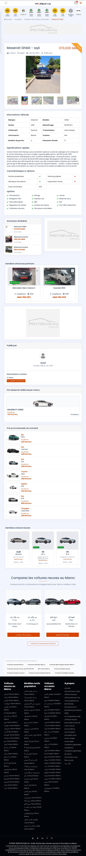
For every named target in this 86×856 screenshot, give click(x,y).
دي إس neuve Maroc (11, 775)
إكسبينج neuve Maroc (12, 779)
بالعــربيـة (67, 763)
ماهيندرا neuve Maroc (12, 725)
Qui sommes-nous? (72, 691)
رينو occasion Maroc (52, 700)
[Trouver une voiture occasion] (80, 2)
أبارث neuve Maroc (11, 732)
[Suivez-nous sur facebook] (47, 838)
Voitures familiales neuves (64, 673)
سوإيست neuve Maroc (12, 703)
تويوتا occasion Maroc (52, 757)
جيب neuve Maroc (11, 788)
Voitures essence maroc (16, 673)
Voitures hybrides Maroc (36, 665)
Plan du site (68, 760)
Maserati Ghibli (20, 226)
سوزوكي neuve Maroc (12, 728)
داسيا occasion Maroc (52, 713)
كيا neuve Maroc (10, 713)
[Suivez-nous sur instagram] (51, 838)
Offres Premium (70, 694)
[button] (9, 74)
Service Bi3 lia (69, 729)
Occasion (18, 19)
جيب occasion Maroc (52, 766)
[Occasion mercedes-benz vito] (24, 276)
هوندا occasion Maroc (52, 775)
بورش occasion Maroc (52, 779)
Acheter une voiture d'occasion (37, 19)
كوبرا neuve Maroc (11, 744)
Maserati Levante (21, 237)
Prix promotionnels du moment (22, 428)
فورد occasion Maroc (52, 722)
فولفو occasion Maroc (52, 772)
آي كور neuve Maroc (11, 694)
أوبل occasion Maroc (52, 750)
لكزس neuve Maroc (11, 700)
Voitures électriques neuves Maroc (61, 665)
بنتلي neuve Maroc (11, 754)
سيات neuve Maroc (11, 697)
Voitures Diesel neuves (62, 669)
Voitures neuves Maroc (15, 665)
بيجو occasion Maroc (52, 710)
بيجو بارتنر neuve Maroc (33, 797)
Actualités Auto (70, 735)
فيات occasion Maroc (52, 725)
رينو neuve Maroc (10, 741)
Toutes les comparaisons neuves (43, 643)
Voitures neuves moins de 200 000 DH (20, 669)
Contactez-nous (71, 757)
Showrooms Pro (70, 707)
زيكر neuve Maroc (11, 785)
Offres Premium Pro (72, 697)
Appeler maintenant (17, 381)
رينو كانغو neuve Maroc (32, 804)
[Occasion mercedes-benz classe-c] (59, 276)
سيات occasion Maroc (52, 769)
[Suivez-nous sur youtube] (32, 838)
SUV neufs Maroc (44, 669)
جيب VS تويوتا (23, 635)
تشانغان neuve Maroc (12, 738)
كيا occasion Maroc (51, 754)
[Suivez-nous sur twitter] (37, 838)
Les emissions (69, 732)
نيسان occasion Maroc (52, 760)
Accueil (8, 19)
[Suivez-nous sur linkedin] (42, 838)
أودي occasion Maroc (52, 728)
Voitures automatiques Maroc (40, 673)
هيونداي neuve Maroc (12, 735)
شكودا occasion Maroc (52, 763)
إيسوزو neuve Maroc (11, 782)
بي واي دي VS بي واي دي (62, 635)
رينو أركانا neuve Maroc (32, 801)
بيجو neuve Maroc (10, 722)
